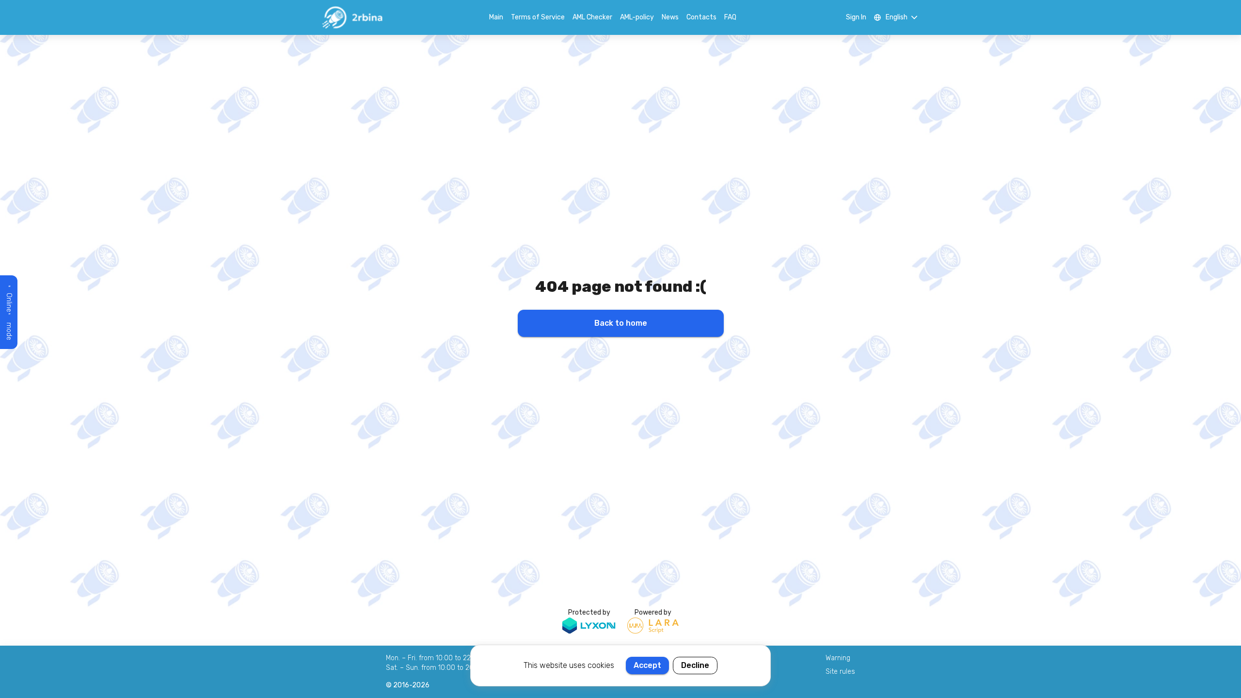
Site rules (840, 671)
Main (496, 17)
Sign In (856, 17)
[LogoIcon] (352, 17)
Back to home (620, 323)
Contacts (701, 17)
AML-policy (637, 17)
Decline (695, 665)
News (670, 17)
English (896, 17)
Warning (838, 658)
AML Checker (592, 17)
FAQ (730, 17)
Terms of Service (538, 17)
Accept (647, 665)
